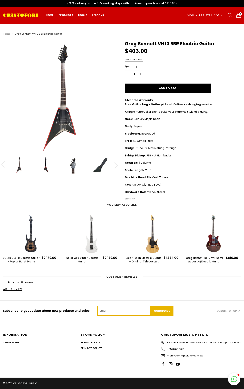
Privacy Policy (91, 348)
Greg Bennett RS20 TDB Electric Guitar (204, 259)
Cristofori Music (25, 383)
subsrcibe (162, 311)
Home (50, 15)
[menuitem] (49, 15)
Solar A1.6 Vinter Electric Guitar (21, 259)
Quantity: (131, 66)
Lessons (98, 15)
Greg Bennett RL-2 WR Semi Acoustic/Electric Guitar (143, 259)
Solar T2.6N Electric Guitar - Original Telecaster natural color (82, 259)
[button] (234, 379)
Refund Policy (90, 342)
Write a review (12, 289)
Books (82, 15)
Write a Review (134, 59)
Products (66, 15)
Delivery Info (12, 342)
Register (205, 15)
